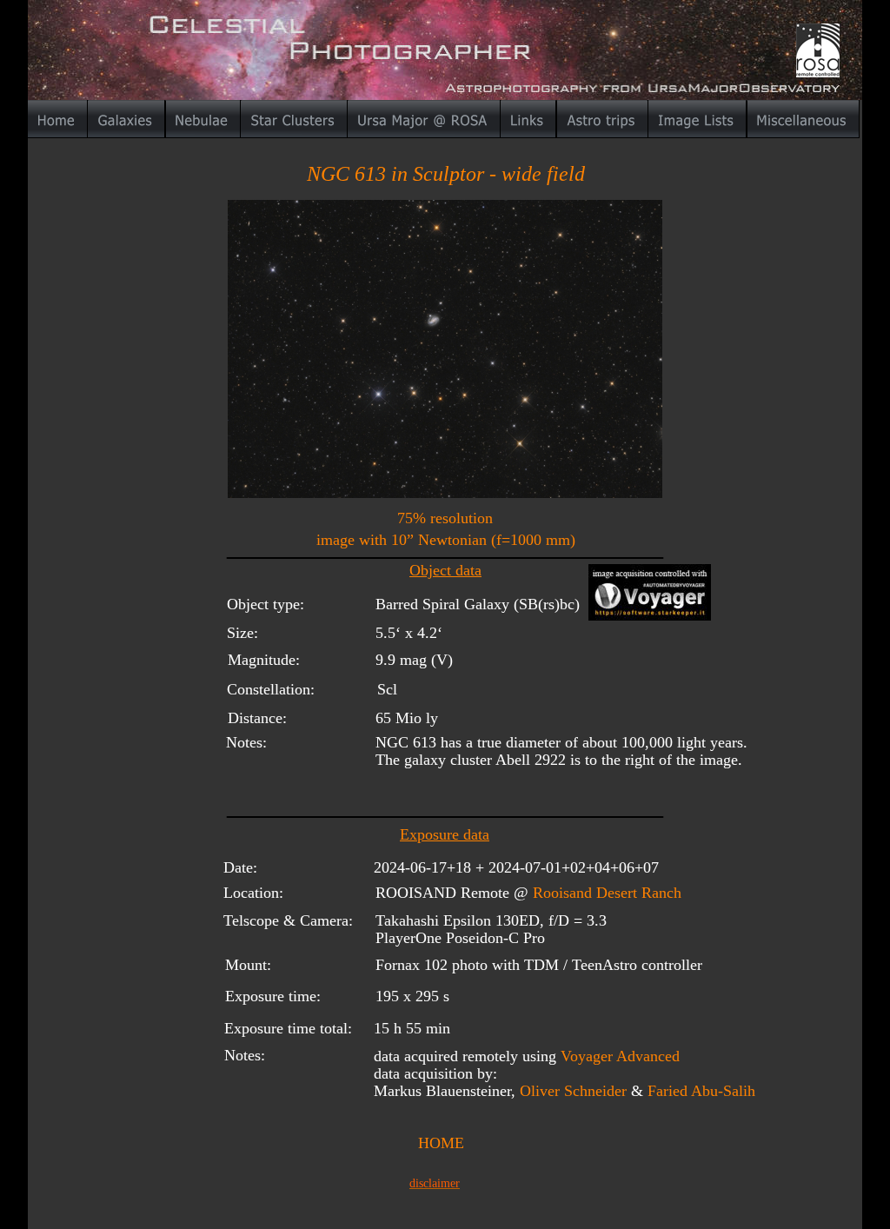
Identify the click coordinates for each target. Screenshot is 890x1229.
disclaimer (434, 1183)
